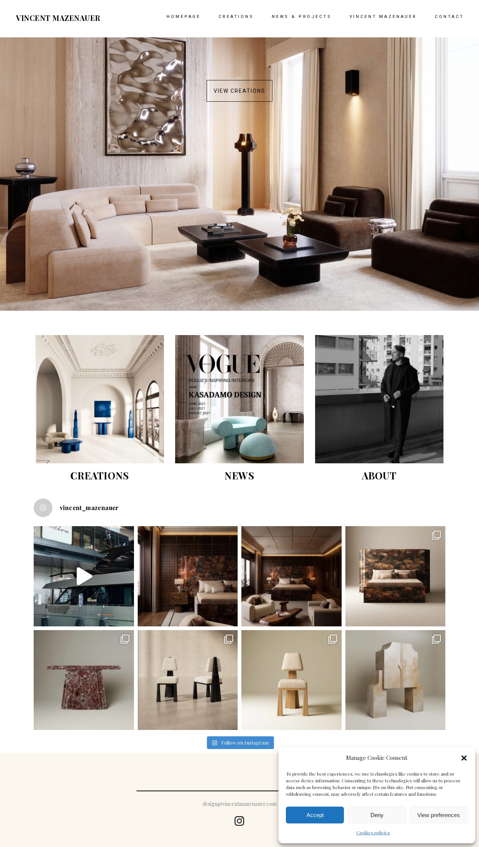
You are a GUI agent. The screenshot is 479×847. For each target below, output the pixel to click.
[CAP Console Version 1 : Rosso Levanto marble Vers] (84, 680)
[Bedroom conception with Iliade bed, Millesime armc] (188, 576)
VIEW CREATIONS (239, 91)
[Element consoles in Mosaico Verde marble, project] (84, 576)
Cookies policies (373, 832)
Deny (377, 815)
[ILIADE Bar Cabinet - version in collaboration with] (395, 680)
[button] (464, 758)
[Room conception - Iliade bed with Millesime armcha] (291, 576)
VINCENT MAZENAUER (58, 18)
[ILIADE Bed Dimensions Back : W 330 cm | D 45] (395, 576)
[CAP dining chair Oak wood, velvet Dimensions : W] (291, 680)
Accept (315, 815)
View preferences (438, 815)
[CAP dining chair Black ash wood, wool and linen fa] (188, 680)
